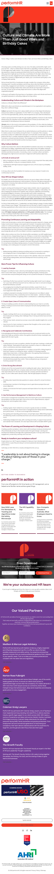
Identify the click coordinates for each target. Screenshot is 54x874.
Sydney (27, 808)
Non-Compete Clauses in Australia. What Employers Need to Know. (44, 512)
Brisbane (27, 811)
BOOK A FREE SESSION (27, 825)
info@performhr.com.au (32, 448)
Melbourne (27, 812)
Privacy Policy (35, 870)
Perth (27, 813)
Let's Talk (27, 595)
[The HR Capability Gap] (27, 498)
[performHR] (23, 3)
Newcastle (27, 810)
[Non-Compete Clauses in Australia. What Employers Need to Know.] (45, 498)
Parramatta (27, 815)
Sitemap (43, 870)
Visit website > (7, 662)
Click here (33, 566)
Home (3, 59)
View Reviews (27, 802)
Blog (7, 59)
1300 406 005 (13, 448)
